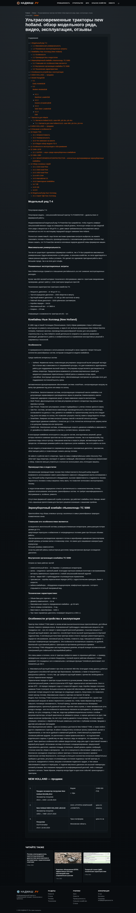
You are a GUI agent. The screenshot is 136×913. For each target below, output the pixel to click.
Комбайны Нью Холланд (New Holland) (46, 52)
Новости (112, 3)
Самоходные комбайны (43, 181)
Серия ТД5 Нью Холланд (44, 196)
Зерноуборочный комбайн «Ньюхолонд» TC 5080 (50, 60)
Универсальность (41, 138)
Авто (87, 3)
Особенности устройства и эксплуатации (46, 72)
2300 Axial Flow (40, 170)
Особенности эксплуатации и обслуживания (48, 146)
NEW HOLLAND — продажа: (42, 75)
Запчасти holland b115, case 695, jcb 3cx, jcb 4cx (52, 120)
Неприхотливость (41, 135)
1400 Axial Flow (40, 173)
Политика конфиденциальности (105, 899)
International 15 (40, 178)
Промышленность (63, 3)
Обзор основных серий (40, 164)
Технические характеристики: (45, 69)
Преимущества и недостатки (45, 57)
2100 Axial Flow (40, 167)
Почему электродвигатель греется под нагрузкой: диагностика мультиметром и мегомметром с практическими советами (38, 858)
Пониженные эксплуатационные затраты (50, 49)
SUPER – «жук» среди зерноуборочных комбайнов (54, 152)
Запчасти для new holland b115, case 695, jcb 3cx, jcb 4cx (59, 123)
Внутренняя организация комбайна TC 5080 (51, 66)
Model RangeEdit (37, 78)
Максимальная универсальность (47, 46)
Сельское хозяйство (99, 3)
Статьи (34, 13)
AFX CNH (38, 175)
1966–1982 (35, 155)
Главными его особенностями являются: (50, 63)
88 (35, 184)
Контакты (101, 896)
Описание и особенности (40, 129)
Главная (27, 13)
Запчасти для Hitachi (39, 117)
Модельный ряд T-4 (38, 43)
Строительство (77, 3)
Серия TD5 (35, 132)
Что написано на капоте (44, 141)
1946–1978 (35, 149)
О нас (100, 894)
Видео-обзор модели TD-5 (45, 144)
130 (36, 187)
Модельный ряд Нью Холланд (43, 193)
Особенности (39, 55)
